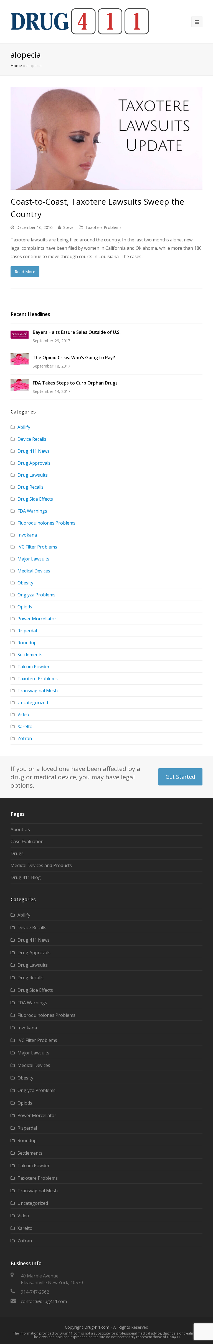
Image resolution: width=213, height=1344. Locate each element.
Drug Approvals (33, 463)
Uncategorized (32, 702)
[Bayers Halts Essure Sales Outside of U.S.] (20, 334)
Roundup (27, 643)
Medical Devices (33, 571)
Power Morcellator (36, 619)
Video (23, 714)
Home (16, 65)
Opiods (24, 607)
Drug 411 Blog (26, 877)
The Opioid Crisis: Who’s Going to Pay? (74, 357)
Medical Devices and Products (41, 865)
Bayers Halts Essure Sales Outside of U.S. (77, 332)
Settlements (29, 655)
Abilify (23, 427)
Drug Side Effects (35, 499)
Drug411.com (96, 1327)
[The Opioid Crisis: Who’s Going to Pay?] (20, 359)
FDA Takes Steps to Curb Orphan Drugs (75, 383)
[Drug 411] (80, 21)
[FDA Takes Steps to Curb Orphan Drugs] (20, 385)
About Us (20, 829)
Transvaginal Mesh (37, 690)
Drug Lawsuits (32, 475)
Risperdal (27, 631)
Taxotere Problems (103, 227)
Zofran (24, 738)
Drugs (17, 853)
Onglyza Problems (36, 595)
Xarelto (24, 726)
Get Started (180, 776)
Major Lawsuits (33, 559)
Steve (68, 227)
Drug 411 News (33, 451)
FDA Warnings (32, 511)
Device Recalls (31, 439)
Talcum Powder (33, 667)
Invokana (27, 535)
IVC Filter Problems (37, 547)
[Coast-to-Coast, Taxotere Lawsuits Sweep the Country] (106, 138)
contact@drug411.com (44, 1301)
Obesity (25, 583)
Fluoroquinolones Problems (46, 523)
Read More (25, 271)
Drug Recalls (30, 487)
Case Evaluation (27, 841)
